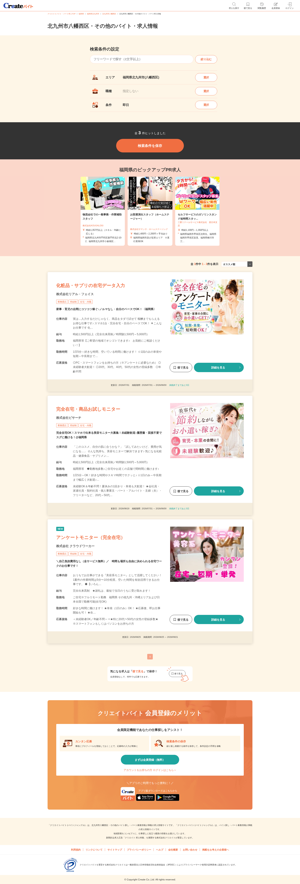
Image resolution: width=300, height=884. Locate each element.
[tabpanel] (150, 211)
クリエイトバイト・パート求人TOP (62, 14)
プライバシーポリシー (139, 849)
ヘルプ (159, 849)
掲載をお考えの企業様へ (215, 849)
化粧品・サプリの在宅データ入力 (90, 285)
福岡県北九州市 (93, 14)
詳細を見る (218, 367)
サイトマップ (114, 849)
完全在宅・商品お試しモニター (88, 409)
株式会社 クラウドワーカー (75, 546)
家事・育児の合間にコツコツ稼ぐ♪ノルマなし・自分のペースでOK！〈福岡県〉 (106, 309)
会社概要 (173, 849)
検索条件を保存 (150, 146)
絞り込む (206, 59)
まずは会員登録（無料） (150, 759)
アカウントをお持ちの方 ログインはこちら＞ (150, 770)
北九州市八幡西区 (109, 14)
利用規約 (76, 849)
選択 (206, 77)
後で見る (183, 367)
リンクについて (94, 849)
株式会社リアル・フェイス (75, 294)
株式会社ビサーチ (68, 417)
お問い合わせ (190, 849)
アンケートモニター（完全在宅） (90, 537)
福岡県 (81, 14)
